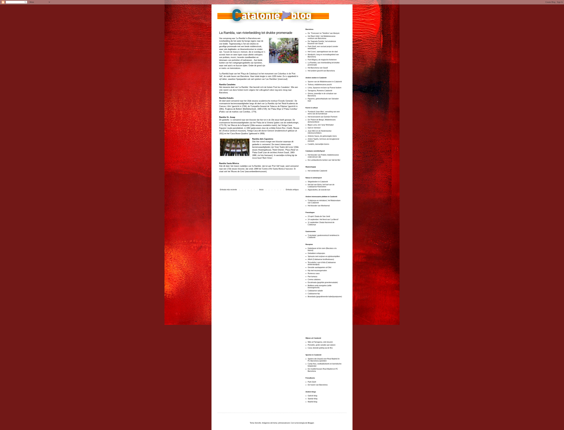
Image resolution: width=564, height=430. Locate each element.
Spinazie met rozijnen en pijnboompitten (324, 256)
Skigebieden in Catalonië (318, 182)
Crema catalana (314, 279)
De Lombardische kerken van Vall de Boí (324, 160)
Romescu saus (314, 273)
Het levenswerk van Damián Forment (322, 117)
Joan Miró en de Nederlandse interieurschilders (319, 132)
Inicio (261, 190)
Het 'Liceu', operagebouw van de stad (323, 52)
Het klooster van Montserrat (319, 206)
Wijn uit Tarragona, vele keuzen (320, 342)
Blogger (311, 423)
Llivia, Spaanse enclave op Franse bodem (324, 88)
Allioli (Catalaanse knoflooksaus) (321, 259)
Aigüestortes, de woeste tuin (319, 190)
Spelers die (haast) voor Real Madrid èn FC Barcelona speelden (324, 360)
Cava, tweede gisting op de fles (320, 348)
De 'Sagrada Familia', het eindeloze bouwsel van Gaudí (322, 42)
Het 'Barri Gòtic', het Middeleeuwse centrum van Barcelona (321, 37)
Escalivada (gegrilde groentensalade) (323, 282)
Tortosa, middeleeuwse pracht (320, 85)
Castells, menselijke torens (318, 144)
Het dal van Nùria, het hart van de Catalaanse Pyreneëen (321, 186)
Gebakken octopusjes (316, 253)
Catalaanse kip (314, 294)
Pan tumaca (312, 277)
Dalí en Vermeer (314, 128)
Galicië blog (312, 396)
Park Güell (312, 382)
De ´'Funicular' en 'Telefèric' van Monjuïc (324, 33)
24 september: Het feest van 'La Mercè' (323, 219)
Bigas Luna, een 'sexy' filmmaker (321, 125)
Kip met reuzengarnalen (317, 271)
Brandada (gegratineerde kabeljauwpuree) (325, 297)
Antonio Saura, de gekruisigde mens (322, 136)
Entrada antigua (292, 190)
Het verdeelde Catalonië (317, 171)
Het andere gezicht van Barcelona (321, 71)
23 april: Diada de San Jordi (319, 216)
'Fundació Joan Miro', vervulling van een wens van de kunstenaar (324, 113)
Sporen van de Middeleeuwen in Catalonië (325, 82)
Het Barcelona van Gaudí (318, 68)
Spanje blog (312, 399)
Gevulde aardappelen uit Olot (319, 267)
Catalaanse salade (315, 291)
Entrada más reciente (228, 190)
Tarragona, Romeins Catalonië (320, 91)
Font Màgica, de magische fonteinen (322, 60)
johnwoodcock (284, 423)
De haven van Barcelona (318, 385)
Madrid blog (312, 402)
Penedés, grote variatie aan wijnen (321, 345)
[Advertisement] (320, 317)
